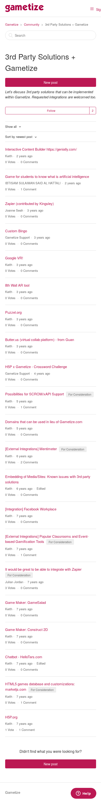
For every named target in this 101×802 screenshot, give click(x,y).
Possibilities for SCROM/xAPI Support (34, 393)
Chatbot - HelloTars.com (23, 656)
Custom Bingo (16, 230)
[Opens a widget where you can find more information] (83, 794)
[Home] (24, 10)
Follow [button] (51, 110)
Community (31, 24)
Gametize (11, 24)
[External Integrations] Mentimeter (31, 448)
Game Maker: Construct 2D (26, 629)
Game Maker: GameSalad (25, 602)
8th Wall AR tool (17, 285)
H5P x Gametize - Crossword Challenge (36, 366)
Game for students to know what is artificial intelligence (47, 176)
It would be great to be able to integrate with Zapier (43, 569)
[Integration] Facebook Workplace (30, 508)
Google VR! (14, 257)
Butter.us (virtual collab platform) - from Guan (39, 339)
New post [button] (51, 82)
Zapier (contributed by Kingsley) (29, 203)
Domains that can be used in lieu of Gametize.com (43, 421)
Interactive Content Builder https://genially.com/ (41, 149)
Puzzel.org (13, 312)
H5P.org (11, 716)
